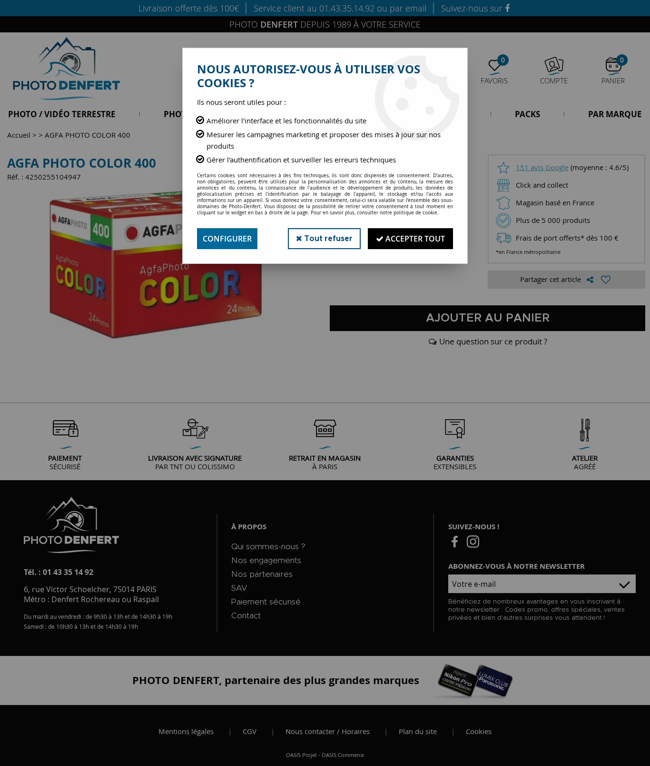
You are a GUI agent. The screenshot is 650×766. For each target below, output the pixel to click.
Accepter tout (414, 238)
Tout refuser (327, 238)
